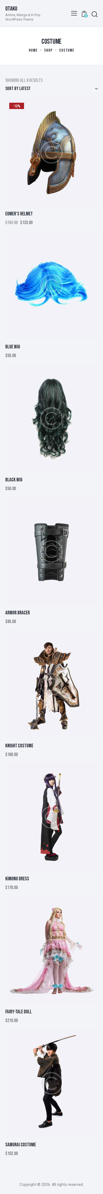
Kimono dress (17, 879)
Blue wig (12, 347)
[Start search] (94, 14)
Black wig (13, 480)
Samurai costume (20, 1145)
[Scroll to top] (94, 1185)
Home (33, 50)
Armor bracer (17, 613)
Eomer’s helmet (19, 214)
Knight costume (19, 746)
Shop (48, 50)
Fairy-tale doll (18, 1012)
